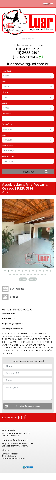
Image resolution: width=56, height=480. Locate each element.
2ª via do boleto (9, 456)
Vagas (4, 135)
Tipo (4, 81)
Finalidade (6, 71)
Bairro (4, 103)
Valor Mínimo (7, 145)
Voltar (5, 192)
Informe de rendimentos (13, 459)
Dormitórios (7, 124)
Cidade (5, 92)
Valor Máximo (8, 156)
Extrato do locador (10, 454)
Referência (6, 113)
